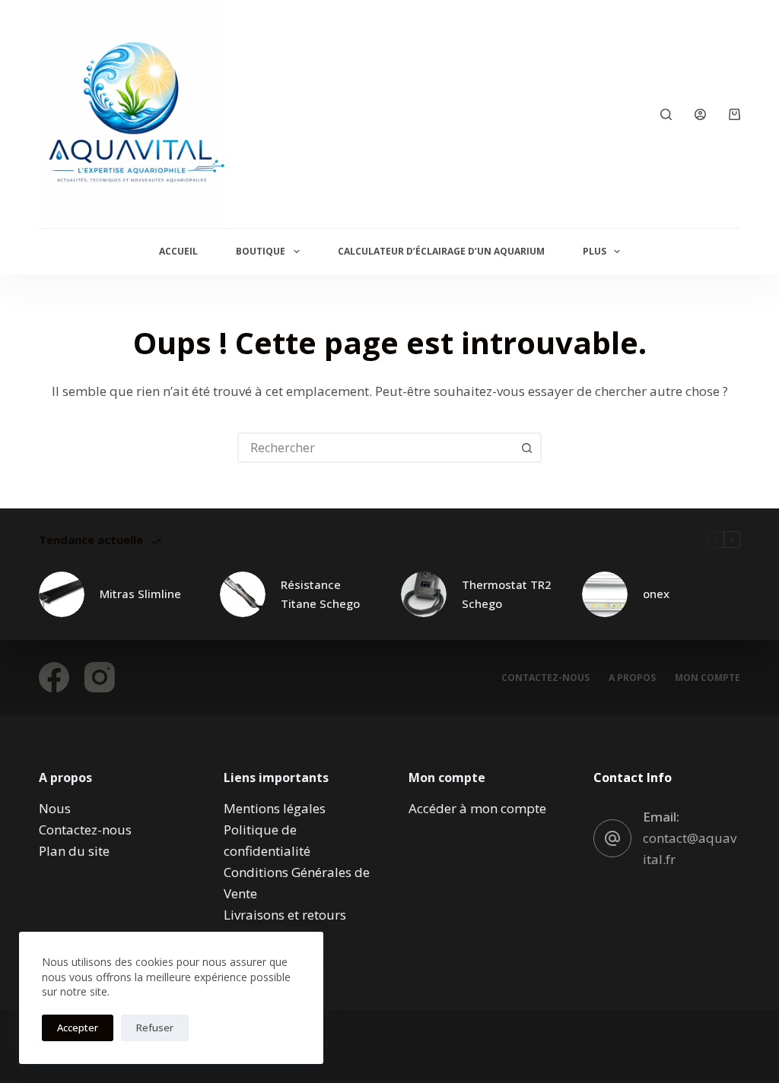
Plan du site (74, 851)
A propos (632, 678)
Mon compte (707, 678)
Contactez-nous (545, 678)
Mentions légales (275, 808)
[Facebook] (54, 677)
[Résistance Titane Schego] (242, 594)
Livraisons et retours (285, 914)
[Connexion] (700, 114)
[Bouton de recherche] (526, 447)
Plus (594, 251)
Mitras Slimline (140, 593)
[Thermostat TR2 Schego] (424, 594)
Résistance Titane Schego (320, 594)
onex (656, 593)
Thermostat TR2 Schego (507, 594)
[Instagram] (99, 677)
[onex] (605, 594)
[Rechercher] (666, 114)
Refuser (154, 1027)
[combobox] (376, 447)
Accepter (77, 1027)
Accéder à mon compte (477, 808)
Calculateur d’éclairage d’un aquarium (441, 251)
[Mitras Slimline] (61, 594)
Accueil (178, 251)
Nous (55, 808)
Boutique (260, 251)
